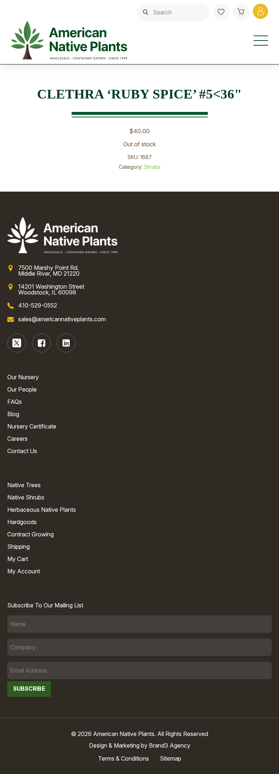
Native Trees (24, 485)
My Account (23, 571)
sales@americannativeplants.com (62, 319)
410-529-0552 (37, 305)
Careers (17, 438)
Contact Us (22, 451)
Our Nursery (23, 377)
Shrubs (152, 167)
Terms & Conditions (123, 758)
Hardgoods (22, 522)
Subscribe (29, 688)
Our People (22, 389)
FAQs (14, 401)
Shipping (18, 546)
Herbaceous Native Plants (41, 509)
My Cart (17, 558)
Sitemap (170, 758)
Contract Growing (30, 534)
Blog (13, 414)
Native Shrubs (25, 497)
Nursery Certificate (31, 426)
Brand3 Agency (169, 745)
